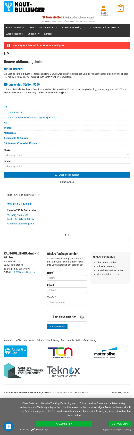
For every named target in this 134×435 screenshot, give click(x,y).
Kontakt (48, 34)
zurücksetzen (67, 182)
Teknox (7, 127)
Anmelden (9, 340)
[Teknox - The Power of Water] (63, 371)
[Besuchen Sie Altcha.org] (82, 317)
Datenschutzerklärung (47, 340)
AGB (18, 340)
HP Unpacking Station (18, 84)
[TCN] (60, 352)
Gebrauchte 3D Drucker (16, 138)
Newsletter (54, 17)
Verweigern (120, 423)
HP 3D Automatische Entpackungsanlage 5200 (31, 117)
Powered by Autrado (121, 392)
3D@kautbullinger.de (24, 272)
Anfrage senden (57, 326)
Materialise (10, 133)
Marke (7, 150)
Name (50, 272)
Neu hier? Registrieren (105, 14)
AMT (6, 122)
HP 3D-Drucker (46, 27)
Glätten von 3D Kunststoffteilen (20, 143)
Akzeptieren (64, 423)
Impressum (28, 340)
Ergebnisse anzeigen (67, 174)
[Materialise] (105, 352)
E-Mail (50, 285)
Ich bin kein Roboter (65, 316)
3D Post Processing (71, 27)
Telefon (51, 296)
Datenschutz (67, 340)
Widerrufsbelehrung (86, 340)
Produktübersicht (15, 27)
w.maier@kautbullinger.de (20, 223)
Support (32, 34)
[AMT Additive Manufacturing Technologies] (25, 371)
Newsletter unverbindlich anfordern (56, 21)
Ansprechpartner (14, 34)
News (31, 27)
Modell (7, 161)
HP (5, 107)
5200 (36, 84)
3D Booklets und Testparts (102, 27)
